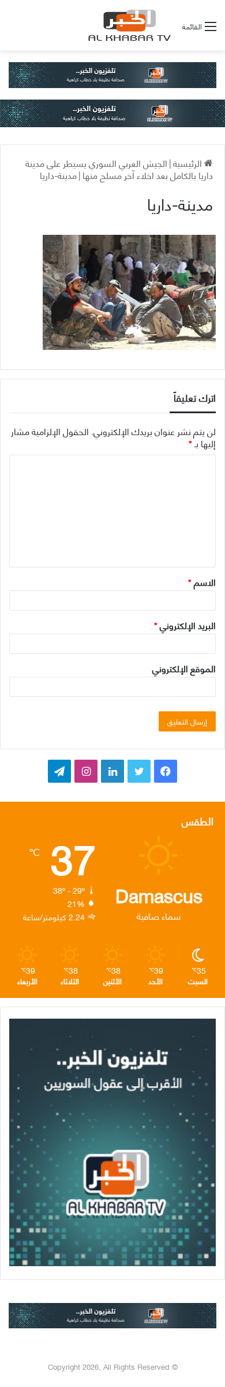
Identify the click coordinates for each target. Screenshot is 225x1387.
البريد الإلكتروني (185, 624)
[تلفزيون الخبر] (127, 25)
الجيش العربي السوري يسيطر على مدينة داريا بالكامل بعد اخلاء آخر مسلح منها (119, 168)
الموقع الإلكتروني (184, 668)
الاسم (202, 581)
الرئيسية (188, 162)
